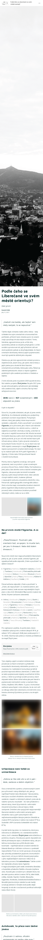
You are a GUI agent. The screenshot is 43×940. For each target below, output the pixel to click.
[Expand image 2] (34, 506)
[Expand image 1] (14, 506)
